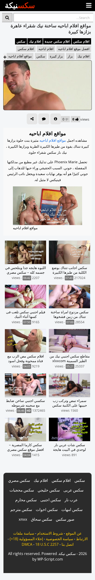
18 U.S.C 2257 (47, 544)
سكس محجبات (21, 490)
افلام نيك (35, 41)
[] (7, 17)
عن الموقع (74, 533)
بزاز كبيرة (56, 56)
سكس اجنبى (50, 499)
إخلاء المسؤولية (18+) (26, 538)
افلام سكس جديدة (57, 41)
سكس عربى (73, 490)
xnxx (23, 519)
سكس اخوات (47, 509)
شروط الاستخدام (50, 533)
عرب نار (71, 499)
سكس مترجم (21, 509)
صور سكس (65, 519)
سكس (21, 41)
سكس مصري (19, 480)
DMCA (27, 544)
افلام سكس (81, 41)
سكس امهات (72, 509)
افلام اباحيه (46, 49)
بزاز (70, 56)
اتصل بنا (68, 544)
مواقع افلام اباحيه (52, 140)
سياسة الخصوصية (59, 538)
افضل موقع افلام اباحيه (73, 49)
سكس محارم (26, 499)
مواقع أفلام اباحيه (20, 56)
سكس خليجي (49, 490)
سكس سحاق (41, 519)
